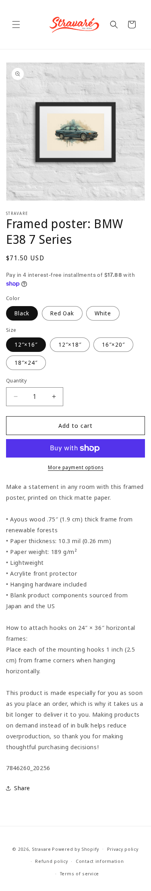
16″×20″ (113, 344)
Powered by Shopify (75, 849)
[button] (16, 24)
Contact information (100, 861)
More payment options (75, 467)
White (103, 313)
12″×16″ (25, 344)
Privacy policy (123, 849)
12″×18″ (69, 344)
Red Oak (62, 313)
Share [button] (22, 788)
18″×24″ (25, 362)
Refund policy (51, 861)
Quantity (16, 380)
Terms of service (79, 874)
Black (21, 313)
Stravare (41, 849)
